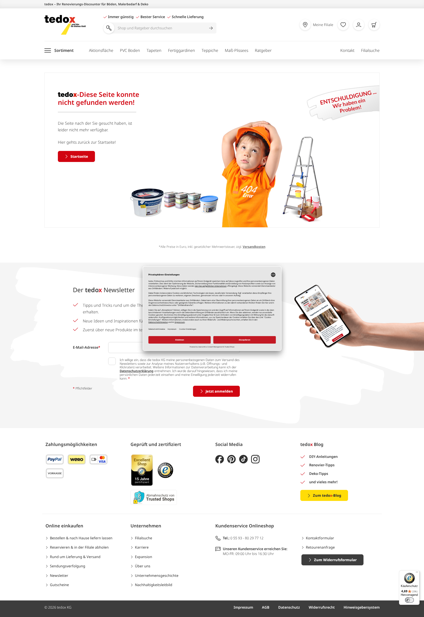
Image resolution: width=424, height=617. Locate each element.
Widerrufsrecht (322, 607)
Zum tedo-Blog (327, 495)
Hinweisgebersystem (362, 607)
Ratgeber (263, 50)
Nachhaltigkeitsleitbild (153, 584)
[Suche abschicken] (210, 28)
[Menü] (417, 573)
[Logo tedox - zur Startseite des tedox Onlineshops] (65, 25)
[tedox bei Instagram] (255, 459)
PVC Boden (130, 50)
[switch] (409, 600)
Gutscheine (59, 584)
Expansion (143, 556)
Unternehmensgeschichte (156, 575)
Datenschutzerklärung (136, 371)
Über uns (142, 566)
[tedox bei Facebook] (219, 459)
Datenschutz (289, 607)
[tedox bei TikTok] (243, 459)
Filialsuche (370, 50)
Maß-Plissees (236, 50)
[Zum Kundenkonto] (358, 24)
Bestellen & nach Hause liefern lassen (81, 538)
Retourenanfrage (320, 547)
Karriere (142, 547)
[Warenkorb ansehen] (374, 24)
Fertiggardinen (181, 50)
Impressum (243, 607)
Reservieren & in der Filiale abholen (79, 547)
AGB (265, 607)
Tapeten (154, 50)
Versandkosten (254, 247)
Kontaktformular (320, 538)
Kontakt (347, 50)
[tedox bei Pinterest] (231, 459)
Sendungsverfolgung (67, 566)
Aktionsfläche (101, 50)
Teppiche (210, 50)
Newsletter (59, 575)
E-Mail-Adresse (86, 347)
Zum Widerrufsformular (335, 559)
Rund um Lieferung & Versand (75, 556)
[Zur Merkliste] (343, 24)
